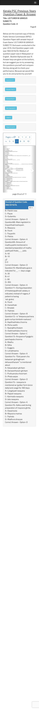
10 (28, 141)
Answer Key (9, 89)
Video (8, 117)
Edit (32, 208)
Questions (9, 80)
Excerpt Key (9, 98)
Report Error (10, 127)
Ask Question (10, 108)
